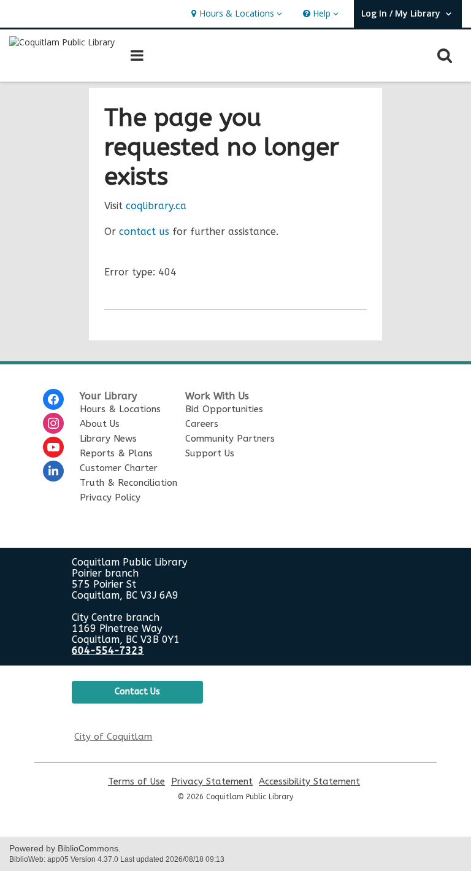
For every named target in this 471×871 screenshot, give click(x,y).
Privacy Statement (212, 782)
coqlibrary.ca (156, 206)
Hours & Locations (120, 409)
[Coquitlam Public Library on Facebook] (53, 399)
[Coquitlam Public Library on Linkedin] (53, 471)
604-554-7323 (108, 650)
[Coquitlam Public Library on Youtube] (53, 447)
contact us (144, 231)
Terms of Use (136, 782)
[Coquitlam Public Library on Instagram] (53, 423)
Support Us (209, 453)
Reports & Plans (116, 453)
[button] (235, 14)
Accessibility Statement (309, 782)
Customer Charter (119, 468)
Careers (201, 423)
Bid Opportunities (224, 409)
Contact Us (137, 691)
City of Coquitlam (113, 736)
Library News (108, 438)
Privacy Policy (110, 497)
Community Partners (230, 438)
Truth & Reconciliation (128, 482)
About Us (100, 423)
